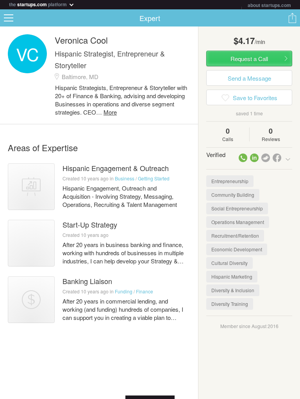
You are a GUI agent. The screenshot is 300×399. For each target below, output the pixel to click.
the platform (38, 4)
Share (292, 17)
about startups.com (269, 5)
